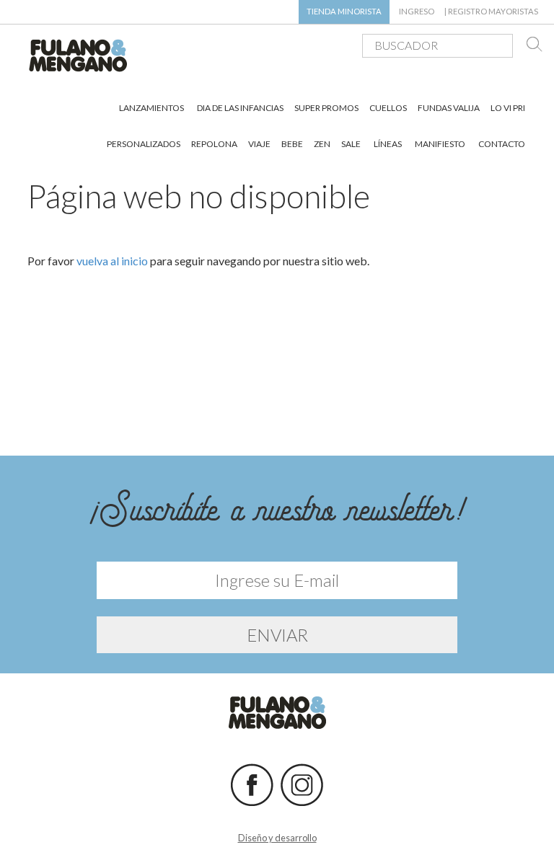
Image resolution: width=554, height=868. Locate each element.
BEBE (292, 143)
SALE (351, 143)
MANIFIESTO (440, 143)
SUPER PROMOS (326, 107)
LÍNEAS (388, 143)
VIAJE (259, 143)
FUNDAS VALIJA (449, 107)
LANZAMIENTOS (151, 107)
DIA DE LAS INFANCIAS (240, 107)
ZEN (322, 143)
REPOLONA (214, 143)
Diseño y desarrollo (277, 837)
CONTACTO (501, 143)
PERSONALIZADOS (143, 143)
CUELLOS (388, 107)
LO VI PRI (508, 107)
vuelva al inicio (112, 260)
